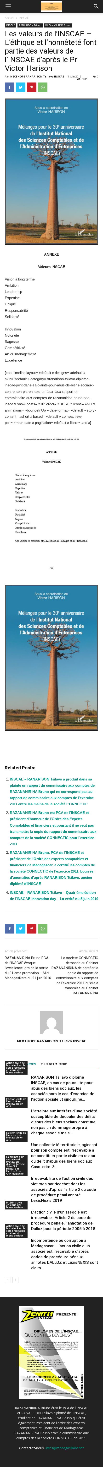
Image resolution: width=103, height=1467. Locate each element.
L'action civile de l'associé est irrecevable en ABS (16, 1102)
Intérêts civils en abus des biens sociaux (14, 1205)
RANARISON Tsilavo (30, 25)
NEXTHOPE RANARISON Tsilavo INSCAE (37, 76)
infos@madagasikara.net (65, 1448)
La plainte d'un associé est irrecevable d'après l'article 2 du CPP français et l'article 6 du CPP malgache (15, 1165)
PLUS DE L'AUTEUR (54, 1064)
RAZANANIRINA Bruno (58, 25)
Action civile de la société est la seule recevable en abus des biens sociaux (15, 1067)
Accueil (9, 18)
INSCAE (24, 18)
